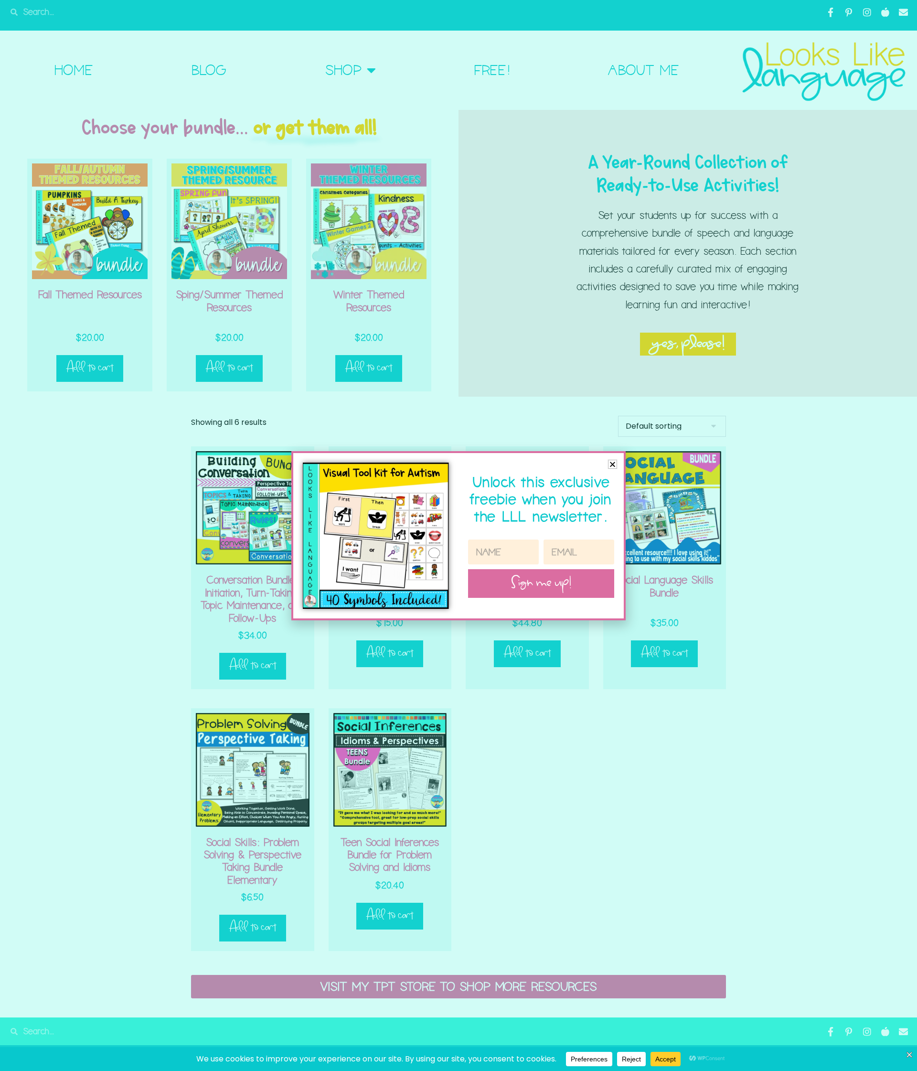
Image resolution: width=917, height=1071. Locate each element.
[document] (458, 535)
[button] (612, 464)
